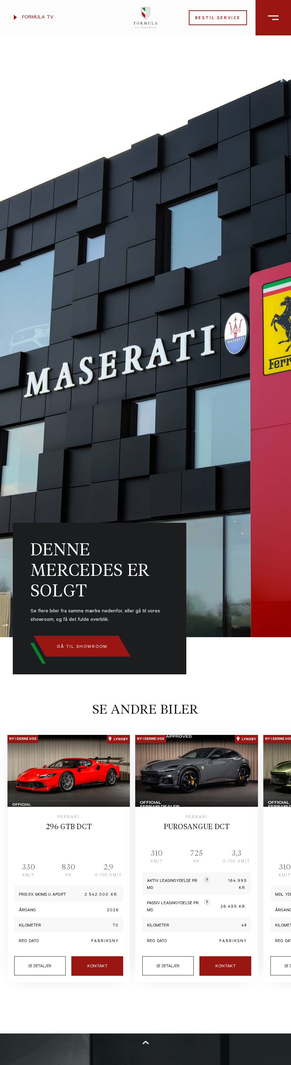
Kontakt (97, 966)
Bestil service (218, 18)
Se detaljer (39, 966)
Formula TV (37, 18)
